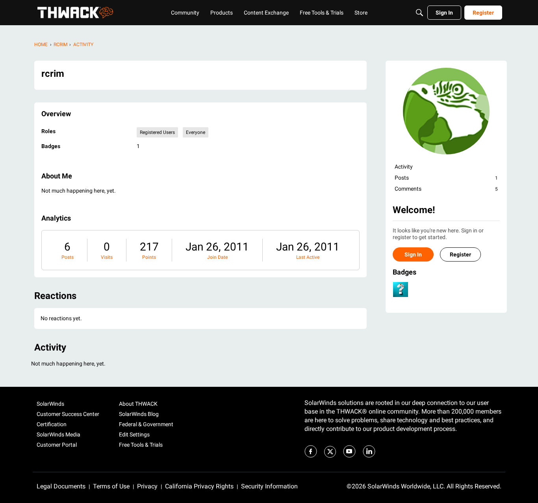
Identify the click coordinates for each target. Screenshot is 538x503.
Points (149, 257)
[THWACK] (75, 12)
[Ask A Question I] (400, 289)
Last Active (307, 257)
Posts (67, 257)
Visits (107, 257)
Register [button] (460, 254)
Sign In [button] (413, 254)
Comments (446, 189)
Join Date (217, 257)
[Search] (419, 13)
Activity (404, 166)
